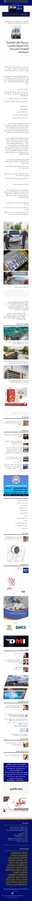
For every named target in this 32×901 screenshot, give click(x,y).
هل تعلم (15, 884)
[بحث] (5, 1)
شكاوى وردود (24, 505)
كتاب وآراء (18, 879)
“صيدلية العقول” (18, 667)
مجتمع (25, 515)
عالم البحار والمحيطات (22, 518)
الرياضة (25, 520)
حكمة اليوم (19, 568)
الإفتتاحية (10, 857)
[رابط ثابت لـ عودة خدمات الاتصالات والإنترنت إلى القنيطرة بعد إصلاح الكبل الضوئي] (16, 378)
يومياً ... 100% (9, 884)
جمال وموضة (24, 528)
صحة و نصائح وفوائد (23, 874)
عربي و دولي (24, 877)
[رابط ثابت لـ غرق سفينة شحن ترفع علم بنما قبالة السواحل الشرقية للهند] (25, 445)
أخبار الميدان (24, 852)
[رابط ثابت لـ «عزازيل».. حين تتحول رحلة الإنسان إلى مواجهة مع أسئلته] (25, 747)
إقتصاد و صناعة (14, 855)
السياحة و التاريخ (12, 860)
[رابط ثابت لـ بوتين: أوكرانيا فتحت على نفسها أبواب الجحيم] (25, 439)
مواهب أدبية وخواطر (22, 525)
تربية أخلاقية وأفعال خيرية (21, 523)
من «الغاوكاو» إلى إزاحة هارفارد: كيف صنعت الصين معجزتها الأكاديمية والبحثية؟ (13, 661)
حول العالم (19, 869)
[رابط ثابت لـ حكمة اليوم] (25, 572)
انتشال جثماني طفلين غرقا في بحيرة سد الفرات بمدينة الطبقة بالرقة (17, 342)
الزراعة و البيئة (19, 860)
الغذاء (17, 862)
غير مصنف (18, 877)
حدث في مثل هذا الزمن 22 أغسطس (13, 755)
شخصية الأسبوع (24, 872)
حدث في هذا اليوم (11, 867)
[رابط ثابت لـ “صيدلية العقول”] (25, 671)
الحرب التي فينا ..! (18, 653)
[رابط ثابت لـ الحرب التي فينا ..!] (25, 657)
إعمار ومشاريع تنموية (22, 855)
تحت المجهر (11, 862)
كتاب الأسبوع (24, 879)
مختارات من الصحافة (23, 882)
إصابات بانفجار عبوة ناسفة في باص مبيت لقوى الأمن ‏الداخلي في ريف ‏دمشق (13, 458)
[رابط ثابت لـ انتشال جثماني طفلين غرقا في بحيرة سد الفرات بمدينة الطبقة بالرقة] (16, 340)
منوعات (8, 882)
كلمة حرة (13, 879)
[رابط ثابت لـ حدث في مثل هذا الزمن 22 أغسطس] (25, 759)
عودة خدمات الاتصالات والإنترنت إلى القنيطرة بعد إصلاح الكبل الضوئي (18, 381)
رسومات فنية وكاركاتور (10, 869)
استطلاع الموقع (23, 510)
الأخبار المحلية (16, 857)
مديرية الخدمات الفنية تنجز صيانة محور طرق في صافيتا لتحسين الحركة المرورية (16, 361)
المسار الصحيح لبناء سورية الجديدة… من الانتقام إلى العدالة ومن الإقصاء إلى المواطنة (13, 423)
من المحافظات (17, 21)
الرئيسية (25, 21)
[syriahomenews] (16, 10)
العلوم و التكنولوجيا (22, 500)
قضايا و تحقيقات (23, 513)
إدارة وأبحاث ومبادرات (22, 503)
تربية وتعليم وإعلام (23, 508)
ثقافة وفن (25, 867)
